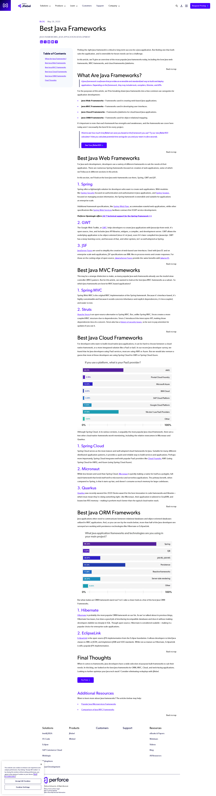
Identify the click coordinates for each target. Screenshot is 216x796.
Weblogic (46, 755)
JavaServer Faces (84, 250)
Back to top (171, 69)
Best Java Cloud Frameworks (56, 72)
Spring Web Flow (121, 206)
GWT (104, 227)
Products (59, 5)
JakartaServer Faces (123, 258)
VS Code (46, 739)
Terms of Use (52, 789)
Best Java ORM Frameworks (55, 76)
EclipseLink (82, 638)
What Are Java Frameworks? (55, 59)
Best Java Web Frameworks (55, 63)
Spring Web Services (102, 210)
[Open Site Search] (176, 5)
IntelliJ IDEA (47, 733)
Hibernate (81, 615)
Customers (87, 5)
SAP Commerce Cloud (52, 750)
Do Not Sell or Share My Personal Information (52, 792)
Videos (153, 744)
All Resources (155, 755)
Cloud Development (51, 767)
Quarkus (81, 493)
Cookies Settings (23, 787)
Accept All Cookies (22, 781)
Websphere (47, 761)
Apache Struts (83, 314)
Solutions (44, 5)
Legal (58, 789)
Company (113, 5)
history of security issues (131, 322)
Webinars (154, 739)
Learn (72, 5)
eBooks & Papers (157, 733)
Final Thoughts (50, 80)
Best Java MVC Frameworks (55, 67)
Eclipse (45, 744)
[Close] (41, 764)
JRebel (72, 733)
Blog (152, 750)
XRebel (72, 739)
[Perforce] (5, 5)
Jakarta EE (165, 258)
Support (100, 5)
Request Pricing (199, 5)
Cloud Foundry (154, 458)
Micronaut (123, 474)
